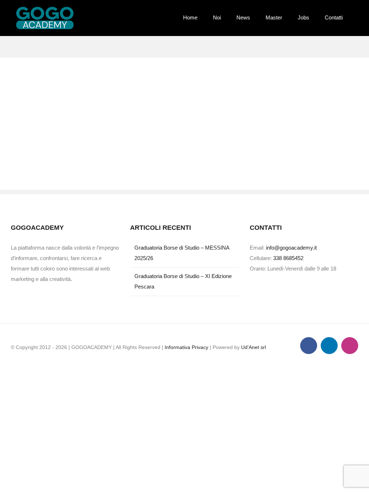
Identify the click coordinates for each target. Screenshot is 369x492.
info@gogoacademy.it (291, 248)
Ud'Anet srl (253, 347)
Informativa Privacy (186, 347)
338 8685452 (288, 258)
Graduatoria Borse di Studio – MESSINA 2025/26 (181, 253)
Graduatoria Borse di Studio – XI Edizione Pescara (183, 281)
